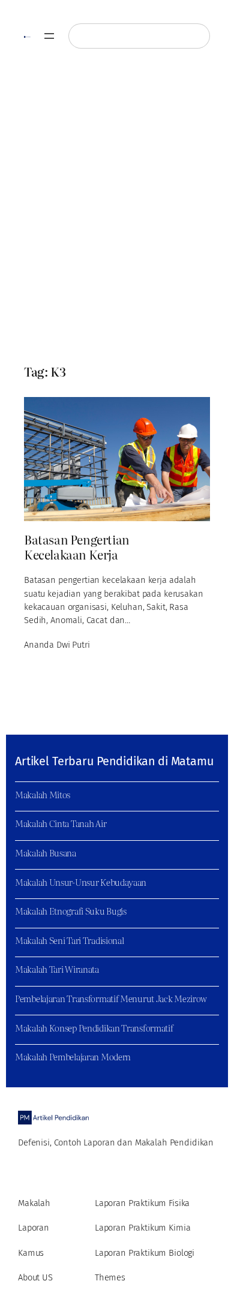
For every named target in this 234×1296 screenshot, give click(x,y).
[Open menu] (49, 36)
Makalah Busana (45, 853)
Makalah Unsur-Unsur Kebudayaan (80, 882)
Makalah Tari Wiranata (57, 969)
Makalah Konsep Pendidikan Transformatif (94, 1028)
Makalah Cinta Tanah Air (60, 823)
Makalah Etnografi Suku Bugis (71, 911)
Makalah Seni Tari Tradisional (69, 940)
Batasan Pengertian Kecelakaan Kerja (77, 547)
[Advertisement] (117, 212)
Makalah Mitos (42, 794)
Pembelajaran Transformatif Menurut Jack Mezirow (111, 998)
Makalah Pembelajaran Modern (73, 1057)
